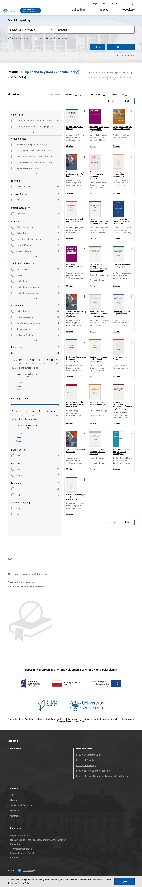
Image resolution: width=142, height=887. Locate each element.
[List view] (125, 95)
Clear (97, 47)
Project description (19, 835)
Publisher (14, 810)
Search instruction (125, 55)
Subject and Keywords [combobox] (22, 29)
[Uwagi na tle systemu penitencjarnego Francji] (97, 392)
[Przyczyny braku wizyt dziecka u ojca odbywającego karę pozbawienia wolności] (121, 116)
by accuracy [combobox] (77, 95)
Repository (128, 9)
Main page (15, 748)
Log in (132, 4)
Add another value (19, 38)
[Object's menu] (85, 111)
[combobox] (94, 30)
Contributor (15, 816)
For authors (15, 844)
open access (62, 38)
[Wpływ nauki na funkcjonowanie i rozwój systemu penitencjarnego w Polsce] (121, 347)
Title (12, 794)
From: (14, 360)
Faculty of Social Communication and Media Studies (102, 776)
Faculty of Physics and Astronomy (93, 770)
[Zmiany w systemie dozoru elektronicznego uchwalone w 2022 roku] (97, 209)
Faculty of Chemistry (86, 760)
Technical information (21, 848)
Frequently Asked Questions (23, 853)
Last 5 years (16, 390)
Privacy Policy (23, 883)
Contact (14, 857)
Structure (69, 146)
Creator (13, 800)
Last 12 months (18, 382)
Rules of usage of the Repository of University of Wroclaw (38, 840)
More (35, 132)
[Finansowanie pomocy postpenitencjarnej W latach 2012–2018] (74, 162)
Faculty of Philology (86, 765)
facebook (28, 871)
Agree (124, 881)
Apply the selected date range (27, 375)
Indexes (103, 9)
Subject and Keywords (21, 805)
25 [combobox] (104, 95)
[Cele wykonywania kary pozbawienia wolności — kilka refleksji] (74, 392)
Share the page (117, 4)
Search (120, 47)
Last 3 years (16, 386)
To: (40, 360)
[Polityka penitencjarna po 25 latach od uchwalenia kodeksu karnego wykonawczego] (74, 347)
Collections (78, 9)
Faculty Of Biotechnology (88, 755)
